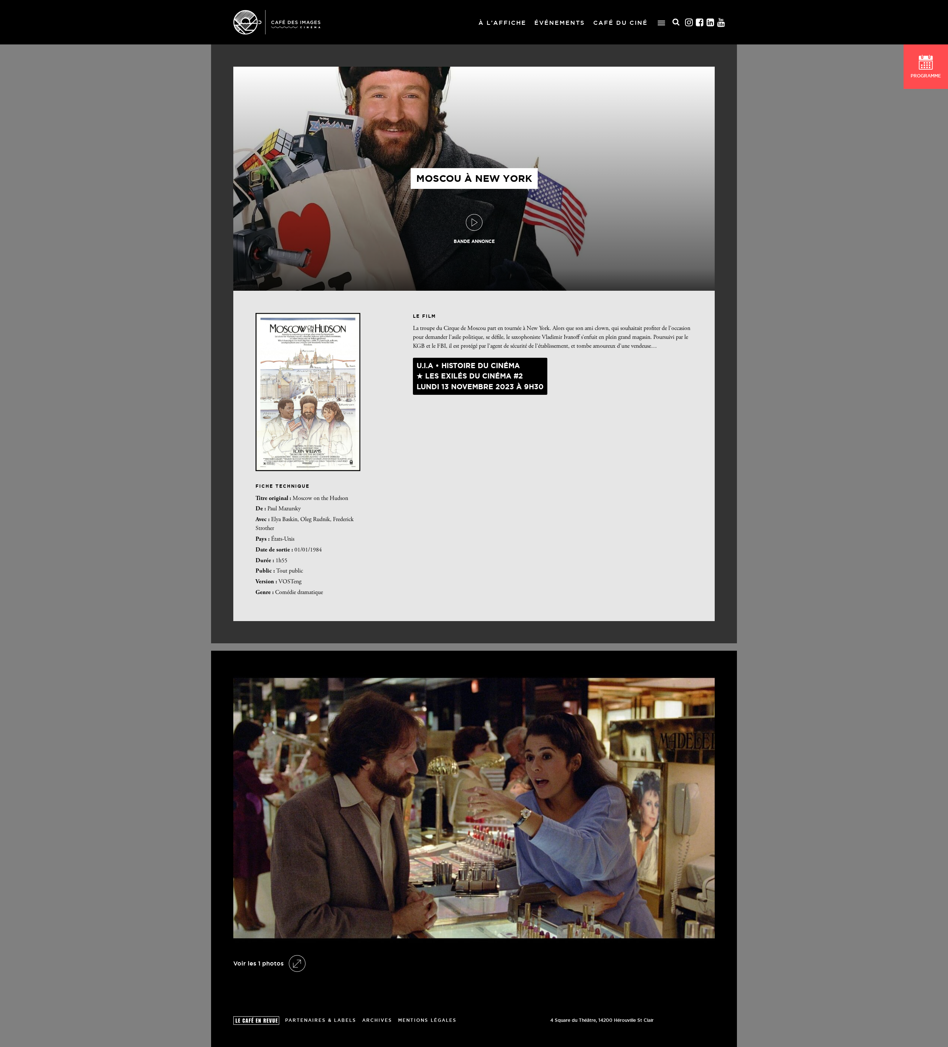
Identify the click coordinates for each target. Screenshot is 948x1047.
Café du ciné (620, 22)
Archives (377, 1020)
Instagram (689, 22)
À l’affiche (502, 22)
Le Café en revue (256, 1020)
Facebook (699, 22)
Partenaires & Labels (320, 1020)
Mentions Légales (427, 1020)
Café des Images (276, 22)
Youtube (721, 22)
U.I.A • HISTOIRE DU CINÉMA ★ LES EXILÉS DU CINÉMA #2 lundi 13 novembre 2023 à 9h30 (480, 376)
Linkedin (710, 22)
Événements (559, 22)
